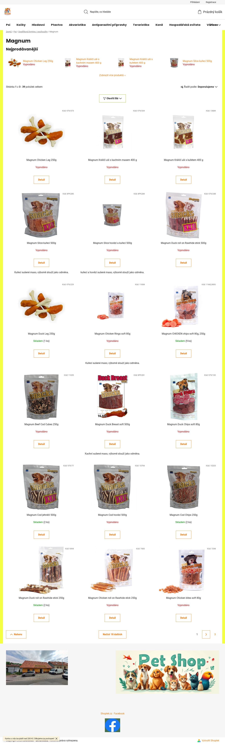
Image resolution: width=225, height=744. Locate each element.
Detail (41, 179)
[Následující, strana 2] (206, 634)
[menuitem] (8, 25)
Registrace (211, 2)
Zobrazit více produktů (111, 75)
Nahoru (18, 634)
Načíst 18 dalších (112, 634)
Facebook (119, 713)
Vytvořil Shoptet (210, 740)
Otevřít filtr (112, 98)
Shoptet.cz (106, 713)
